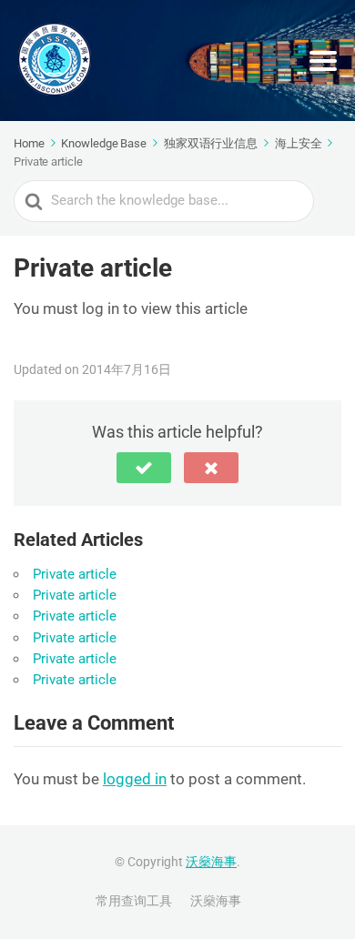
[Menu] (323, 61)
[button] (144, 467)
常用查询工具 (134, 901)
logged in (135, 779)
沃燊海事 (211, 861)
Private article (75, 574)
